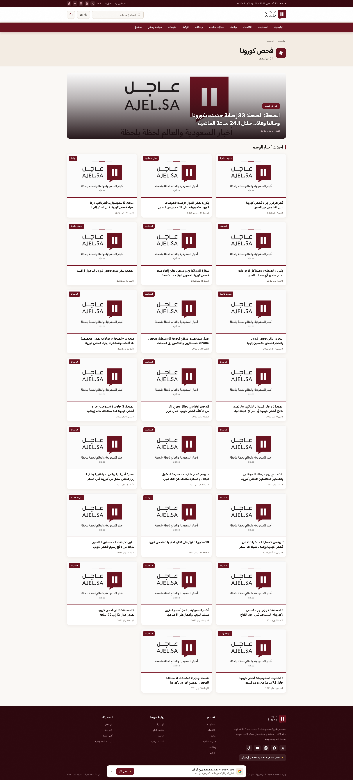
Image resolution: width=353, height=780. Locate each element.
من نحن (108, 724)
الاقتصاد (247, 27)
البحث (161, 735)
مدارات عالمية (216, 27)
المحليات (263, 27)
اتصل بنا (108, 3)
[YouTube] (75, 3)
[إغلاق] (112, 771)
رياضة (233, 27)
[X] (92, 3)
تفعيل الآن (125, 771)
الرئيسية (278, 27)
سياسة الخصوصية (104, 741)
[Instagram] (81, 3)
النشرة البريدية (121, 3)
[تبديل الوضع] (71, 15)
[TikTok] (69, 3)
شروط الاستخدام (74, 774)
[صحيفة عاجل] (275, 14)
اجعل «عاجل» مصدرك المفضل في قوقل (262, 757)
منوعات (172, 27)
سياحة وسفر (155, 27)
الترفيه (186, 27)
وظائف (199, 27)
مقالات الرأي (158, 729)
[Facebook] (87, 3)
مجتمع (138, 27)
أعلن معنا (108, 735)
